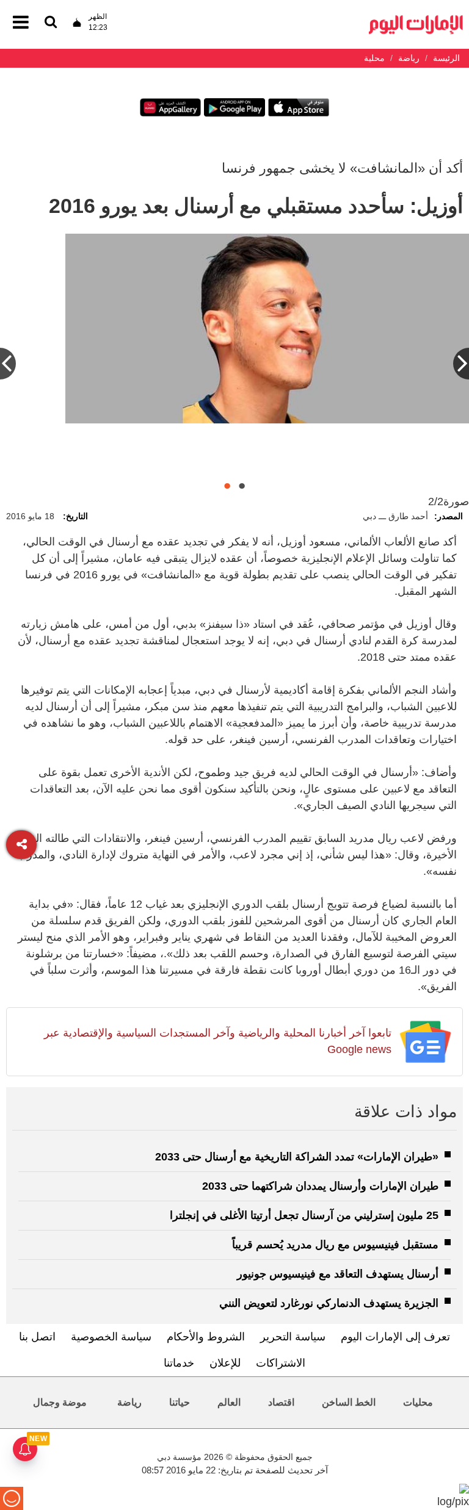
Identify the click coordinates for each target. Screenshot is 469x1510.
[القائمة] (50, 23)
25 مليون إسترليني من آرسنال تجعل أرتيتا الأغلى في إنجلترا (304, 1215)
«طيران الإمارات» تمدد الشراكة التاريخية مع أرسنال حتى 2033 (296, 1157)
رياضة (129, 1402)
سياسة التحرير (292, 1337)
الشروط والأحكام (206, 1337)
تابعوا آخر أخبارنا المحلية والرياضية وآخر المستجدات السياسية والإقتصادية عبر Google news (217, 1041)
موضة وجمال (60, 1402)
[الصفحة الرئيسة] (416, 18)
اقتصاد (281, 1402)
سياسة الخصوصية (111, 1337)
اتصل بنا (37, 1337)
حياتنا (179, 1402)
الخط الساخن (349, 1402)
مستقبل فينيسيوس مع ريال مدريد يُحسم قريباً (335, 1245)
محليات (418, 1402)
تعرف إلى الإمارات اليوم (395, 1337)
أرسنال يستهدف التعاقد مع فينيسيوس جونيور (337, 1274)
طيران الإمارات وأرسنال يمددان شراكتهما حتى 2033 (320, 1186)
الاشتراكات (280, 1363)
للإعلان (225, 1363)
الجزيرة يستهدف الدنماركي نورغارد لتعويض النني (328, 1303)
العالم (229, 1402)
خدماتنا (179, 1363)
